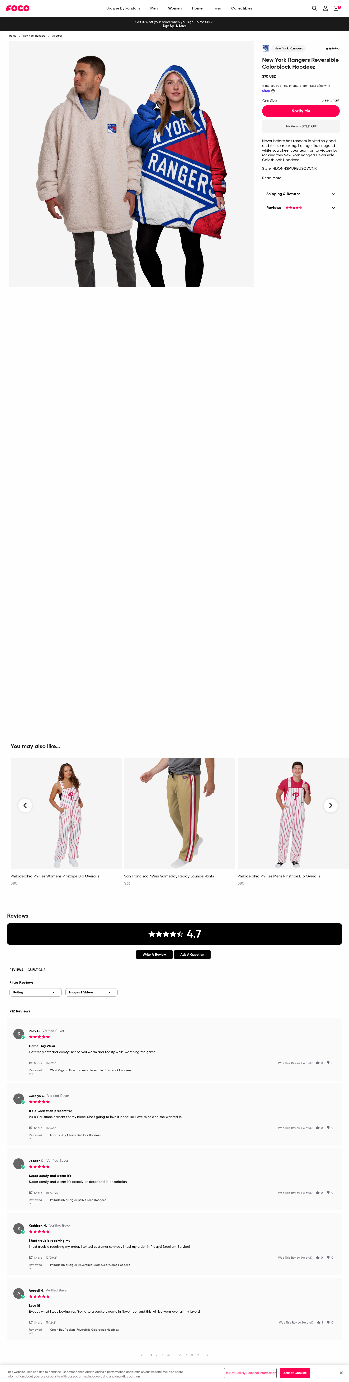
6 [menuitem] (180, 1355)
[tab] (154, 954)
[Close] (341, 1373)
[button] (37, 1062)
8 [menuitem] (192, 1355)
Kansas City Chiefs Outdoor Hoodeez (75, 1135)
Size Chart (330, 100)
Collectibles (241, 8)
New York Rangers (288, 48)
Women (175, 8)
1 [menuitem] (151, 1355)
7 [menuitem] (186, 1355)
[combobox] (35, 992)
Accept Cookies (295, 1373)
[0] (335, 8)
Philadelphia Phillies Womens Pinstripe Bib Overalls (55, 876)
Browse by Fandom (123, 8)
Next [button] (331, 805)
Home (197, 8)
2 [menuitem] (157, 1355)
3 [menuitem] (162, 1355)
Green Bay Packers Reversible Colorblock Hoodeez (84, 1330)
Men (154, 8)
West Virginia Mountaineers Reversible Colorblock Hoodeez (90, 1070)
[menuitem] (123, 8)
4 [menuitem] (168, 1355)
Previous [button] (25, 805)
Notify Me (301, 111)
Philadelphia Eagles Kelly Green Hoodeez (78, 1200)
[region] (174, 1373)
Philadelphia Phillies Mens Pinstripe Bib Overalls (279, 876)
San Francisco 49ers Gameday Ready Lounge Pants (169, 876)
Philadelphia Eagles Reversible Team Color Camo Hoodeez (90, 1265)
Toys (217, 8)
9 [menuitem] (198, 1355)
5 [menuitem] (174, 1355)
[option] (174, 24)
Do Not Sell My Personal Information (250, 1373)
